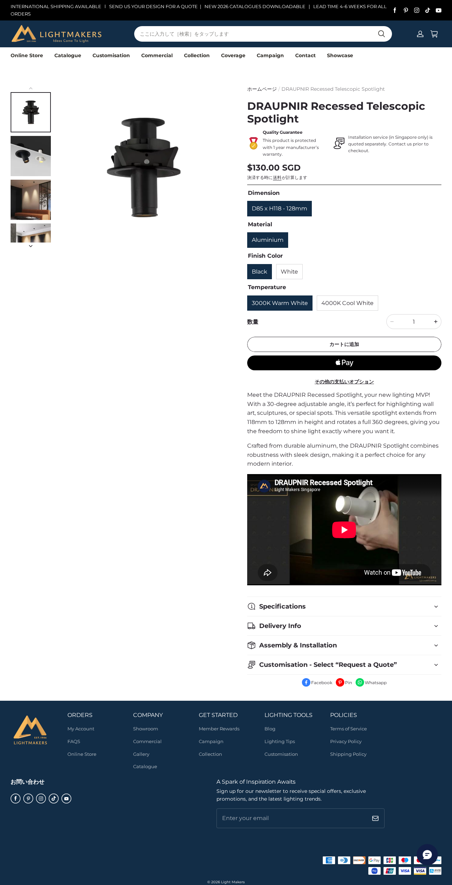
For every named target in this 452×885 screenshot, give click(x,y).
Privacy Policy (346, 741)
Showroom (145, 728)
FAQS (73, 741)
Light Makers (233, 882)
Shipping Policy (348, 754)
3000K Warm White (280, 303)
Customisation (111, 55)
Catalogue (67, 55)
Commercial (157, 55)
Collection (197, 55)
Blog (269, 728)
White (289, 271)
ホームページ (262, 89)
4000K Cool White (347, 303)
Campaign (270, 55)
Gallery (141, 754)
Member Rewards (219, 728)
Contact (305, 55)
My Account (80, 728)
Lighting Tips (279, 741)
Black (259, 271)
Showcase (340, 55)
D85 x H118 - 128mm (279, 208)
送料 (277, 177)
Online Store (27, 55)
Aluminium (268, 240)
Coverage (233, 55)
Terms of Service (348, 728)
